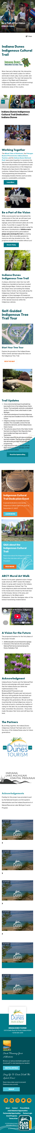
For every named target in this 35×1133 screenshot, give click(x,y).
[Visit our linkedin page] (6, 1100)
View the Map (9, 361)
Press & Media (24, 1108)
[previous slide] (3, 102)
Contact (15, 1108)
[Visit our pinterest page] (12, 1100)
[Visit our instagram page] (18, 1100)
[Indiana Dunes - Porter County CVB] (4, 4)
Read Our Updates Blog (17, 454)
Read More (9, 566)
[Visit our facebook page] (29, 1100)
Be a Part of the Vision (13, 23)
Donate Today (8, 26)
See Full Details (11, 1068)
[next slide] (32, 102)
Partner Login (27, 1113)
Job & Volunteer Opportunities (18, 1111)
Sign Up (11, 1089)
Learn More (10, 182)
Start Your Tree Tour (13, 347)
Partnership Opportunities (12, 1113)
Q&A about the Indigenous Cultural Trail (15, 548)
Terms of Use (13, 1118)
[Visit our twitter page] (23, 1100)
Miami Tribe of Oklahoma (14, 153)
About (8, 1108)
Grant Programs (11, 1116)
